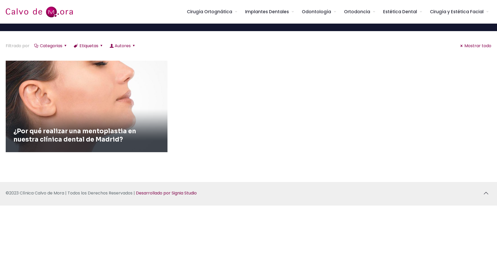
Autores (123, 46)
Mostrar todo (477, 46)
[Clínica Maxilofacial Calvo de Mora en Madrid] (39, 11)
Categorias (51, 46)
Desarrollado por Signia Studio (166, 193)
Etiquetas (88, 46)
